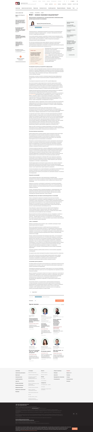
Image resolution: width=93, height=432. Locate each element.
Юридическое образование (20, 389)
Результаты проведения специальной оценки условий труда (25, 420)
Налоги (29, 394)
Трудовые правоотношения (33, 387)
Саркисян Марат (32, 346)
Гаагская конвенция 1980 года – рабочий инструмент (34, 351)
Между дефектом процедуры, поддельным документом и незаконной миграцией (57, 322)
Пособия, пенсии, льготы (32, 396)
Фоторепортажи (57, 379)
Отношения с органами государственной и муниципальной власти (32, 377)
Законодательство (43, 8)
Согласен (74, 428)
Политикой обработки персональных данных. (29, 430)
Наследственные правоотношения (31, 381)
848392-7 (46, 54)
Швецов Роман (55, 315)
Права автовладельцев (32, 372)
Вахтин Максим (31, 315)
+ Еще (73, 8)
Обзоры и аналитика (57, 370)
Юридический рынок (61, 8)
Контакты (43, 1)
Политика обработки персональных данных (22, 419)
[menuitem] (18, 8)
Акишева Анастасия (44, 346)
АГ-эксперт (43, 386)
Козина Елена (43, 315)
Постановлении (32, 94)
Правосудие (35, 8)
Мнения (42, 12)
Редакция (48, 1)
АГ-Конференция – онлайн (45, 384)
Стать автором (37, 12)
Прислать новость (44, 374)
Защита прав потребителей (33, 392)
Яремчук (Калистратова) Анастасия (44, 23)
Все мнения (62, 304)
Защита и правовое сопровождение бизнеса (32, 390)
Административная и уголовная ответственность (33, 399)
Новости (42, 370)
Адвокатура (18, 8)
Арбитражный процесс (45, 27)
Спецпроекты (43, 382)
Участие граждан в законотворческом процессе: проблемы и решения (34, 320)
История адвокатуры (19, 383)
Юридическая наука (19, 387)
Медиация (69, 8)
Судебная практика (52, 8)
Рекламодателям (53, 1)
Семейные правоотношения (33, 374)
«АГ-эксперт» (30, 370)
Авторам (39, 1)
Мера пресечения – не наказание (58, 351)
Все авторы (59, 1)
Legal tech (17, 381)
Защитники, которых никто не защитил (46, 389)
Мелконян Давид (56, 346)
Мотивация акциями (46, 351)
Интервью (55, 372)
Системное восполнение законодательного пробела (45, 325)
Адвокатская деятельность (27, 8)
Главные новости (44, 372)
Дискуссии (56, 374)
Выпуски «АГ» (35, 1)
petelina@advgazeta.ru (35, 408)
